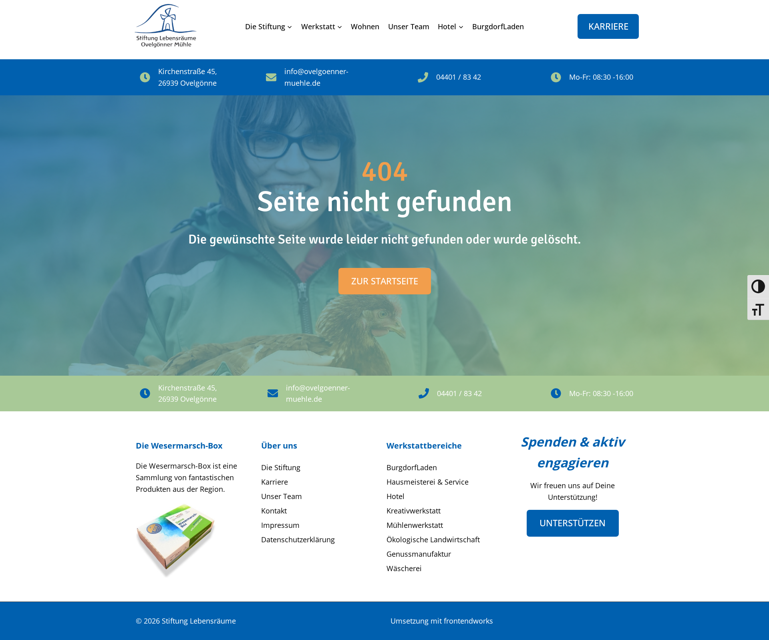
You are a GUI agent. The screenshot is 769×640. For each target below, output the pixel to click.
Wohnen (365, 26)
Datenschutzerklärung (298, 539)
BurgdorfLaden (498, 26)
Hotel (396, 496)
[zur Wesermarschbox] (176, 540)
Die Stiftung (280, 467)
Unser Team (408, 26)
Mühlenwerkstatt (415, 525)
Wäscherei (404, 568)
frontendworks (468, 621)
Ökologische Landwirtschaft (433, 539)
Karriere (608, 26)
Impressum (280, 525)
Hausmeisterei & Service (428, 482)
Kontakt (274, 510)
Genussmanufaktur (419, 554)
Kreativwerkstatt (414, 510)
